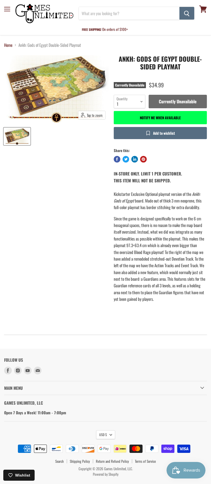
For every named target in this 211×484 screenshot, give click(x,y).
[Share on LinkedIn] (134, 159)
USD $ (103, 434)
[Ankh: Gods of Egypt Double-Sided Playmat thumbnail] (17, 136)
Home (8, 45)
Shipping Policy (80, 461)
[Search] (186, 13)
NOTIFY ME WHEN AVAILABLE (160, 117)
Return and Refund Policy (112, 461)
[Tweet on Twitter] (126, 159)
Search (59, 461)
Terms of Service (145, 461)
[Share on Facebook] (117, 159)
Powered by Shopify (105, 474)
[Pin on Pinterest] (143, 159)
